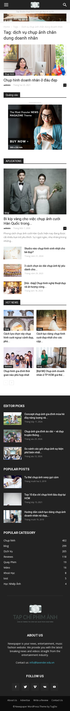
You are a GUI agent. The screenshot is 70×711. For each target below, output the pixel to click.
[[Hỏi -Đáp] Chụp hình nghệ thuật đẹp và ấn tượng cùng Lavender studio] (13, 287)
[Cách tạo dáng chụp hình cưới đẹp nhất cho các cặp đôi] (51, 320)
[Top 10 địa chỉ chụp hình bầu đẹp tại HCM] (13, 499)
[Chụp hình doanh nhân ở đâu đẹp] (35, 60)
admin (7, 85)
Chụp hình (9, 74)
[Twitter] (25, 687)
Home (7, 26)
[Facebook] (15, 687)
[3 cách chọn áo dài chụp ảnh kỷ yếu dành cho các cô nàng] (13, 270)
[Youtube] (54, 687)
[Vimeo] (35, 687)
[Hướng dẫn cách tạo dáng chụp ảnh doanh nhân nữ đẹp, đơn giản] (13, 516)
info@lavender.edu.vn (42, 662)
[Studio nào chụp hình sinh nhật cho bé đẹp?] (13, 253)
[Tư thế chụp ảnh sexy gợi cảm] (13, 482)
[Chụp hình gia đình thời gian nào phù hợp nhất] (19, 357)
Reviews (8, 366)
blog (7, 212)
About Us (12, 700)
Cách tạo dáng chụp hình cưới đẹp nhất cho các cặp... (50, 337)
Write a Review (40, 700)
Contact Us (57, 700)
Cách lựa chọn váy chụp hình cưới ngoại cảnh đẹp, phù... (19, 337)
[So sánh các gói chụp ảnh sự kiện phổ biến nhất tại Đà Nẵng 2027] (13, 453)
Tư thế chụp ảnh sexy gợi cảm (41, 477)
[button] (65, 5)
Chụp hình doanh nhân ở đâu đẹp (30, 80)
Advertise (25, 700)
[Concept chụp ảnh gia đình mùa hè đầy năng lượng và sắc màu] (13, 418)
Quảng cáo (12, 95)
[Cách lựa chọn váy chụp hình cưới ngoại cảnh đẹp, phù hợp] (19, 320)
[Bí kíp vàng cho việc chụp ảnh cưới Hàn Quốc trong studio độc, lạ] (35, 191)
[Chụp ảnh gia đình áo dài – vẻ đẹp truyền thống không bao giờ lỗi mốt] (13, 436)
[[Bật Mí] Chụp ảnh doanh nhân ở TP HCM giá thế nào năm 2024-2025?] (51, 357)
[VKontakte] (44, 687)
